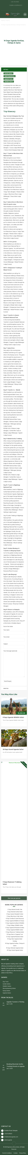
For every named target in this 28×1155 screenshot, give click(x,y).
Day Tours (5, 981)
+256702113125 (8, 1133)
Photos (6, 688)
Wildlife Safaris (9, 81)
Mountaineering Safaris (9, 988)
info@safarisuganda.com (11, 1137)
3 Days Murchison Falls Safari (15, 916)
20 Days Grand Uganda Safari (13, 749)
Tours (7, 20)
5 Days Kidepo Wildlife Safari (15, 925)
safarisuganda (8, 1140)
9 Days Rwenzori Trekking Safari (15, 932)
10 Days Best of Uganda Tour (15, 934)
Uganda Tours (8, 79)
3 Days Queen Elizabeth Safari (14, 914)
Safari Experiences (9, 76)
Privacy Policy (22, 1153)
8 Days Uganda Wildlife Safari (13, 717)
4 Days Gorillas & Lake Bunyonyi (15, 918)
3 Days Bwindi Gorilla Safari (14, 912)
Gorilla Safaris (8, 73)
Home (3, 20)
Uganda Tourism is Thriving (15, 1002)
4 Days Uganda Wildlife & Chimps (14, 921)
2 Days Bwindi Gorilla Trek (14, 909)
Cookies (16, 1153)
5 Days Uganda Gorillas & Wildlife (15, 923)
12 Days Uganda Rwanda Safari (14, 936)
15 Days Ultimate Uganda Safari (14, 948)
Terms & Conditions (7, 1153)
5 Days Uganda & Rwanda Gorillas (14, 927)
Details (6, 69)
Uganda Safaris (7, 993)
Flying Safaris (6, 990)
